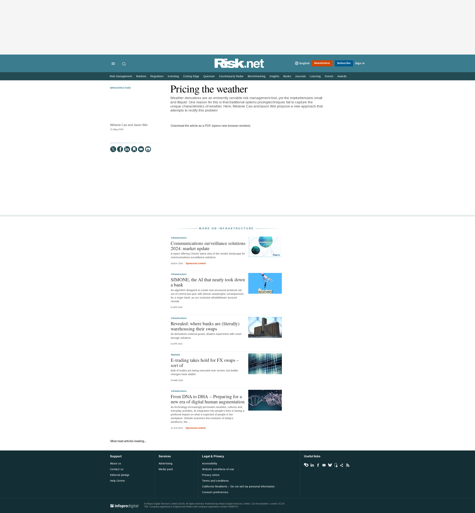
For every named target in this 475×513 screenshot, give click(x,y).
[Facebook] (120, 149)
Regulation (157, 76)
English (304, 63)
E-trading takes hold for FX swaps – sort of (205, 362)
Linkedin (312, 465)
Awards (341, 76)
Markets (141, 76)
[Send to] (141, 149)
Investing (173, 76)
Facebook (318, 465)
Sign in (360, 63)
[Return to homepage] (239, 67)
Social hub (342, 465)
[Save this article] (134, 149)
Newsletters (322, 63)
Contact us (116, 469)
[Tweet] (113, 149)
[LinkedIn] (127, 149)
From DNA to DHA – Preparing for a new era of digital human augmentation (208, 399)
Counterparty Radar (231, 76)
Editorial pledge (120, 475)
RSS (347, 465)
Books (287, 76)
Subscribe (344, 63)
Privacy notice (211, 475)
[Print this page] (148, 149)
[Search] (124, 64)
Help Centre (117, 481)
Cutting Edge (191, 76)
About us (115, 463)
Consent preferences (215, 492)
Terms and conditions (215, 481)
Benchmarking (257, 76)
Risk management (121, 76)
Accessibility (209, 463)
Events (329, 76)
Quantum (209, 76)
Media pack (166, 469)
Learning (315, 76)
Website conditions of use (218, 469)
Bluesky (330, 465)
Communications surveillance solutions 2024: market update (208, 245)
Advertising (166, 463)
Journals (300, 76)
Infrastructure (120, 88)
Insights (274, 76)
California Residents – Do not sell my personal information (238, 486)
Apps (336, 465)
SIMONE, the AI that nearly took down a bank (208, 282)
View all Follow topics (306, 465)
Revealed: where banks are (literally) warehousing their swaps (205, 326)
